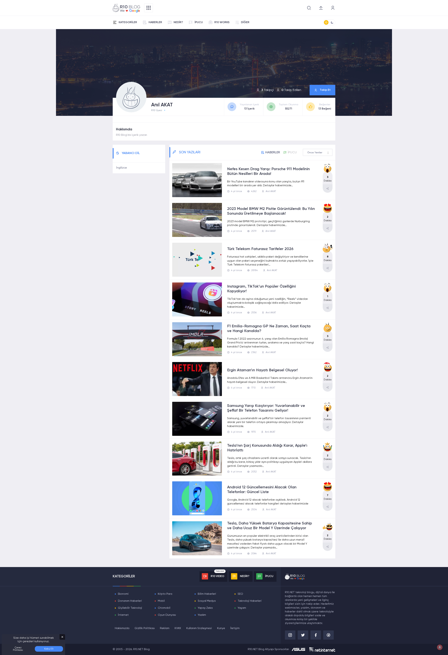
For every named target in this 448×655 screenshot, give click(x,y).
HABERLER (155, 22)
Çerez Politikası (18, 648)
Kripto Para (165, 594)
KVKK (178, 628)
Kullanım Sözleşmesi (199, 628)
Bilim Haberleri (207, 594)
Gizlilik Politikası (145, 628)
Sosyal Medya (207, 601)
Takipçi (267, 90)
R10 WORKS (221, 22)
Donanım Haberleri (130, 601)
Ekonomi (123, 594)
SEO (240, 594)
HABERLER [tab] (272, 152)
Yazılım (202, 615)
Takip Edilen (291, 90)
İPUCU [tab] (292, 152)
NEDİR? (178, 22)
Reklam (164, 628)
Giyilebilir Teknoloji (130, 608)
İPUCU (199, 22)
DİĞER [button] (245, 22)
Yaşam (242, 608)
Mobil (161, 601)
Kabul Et (49, 649)
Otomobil (164, 608)
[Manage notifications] (440, 647)
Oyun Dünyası (167, 615)
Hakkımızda (122, 628)
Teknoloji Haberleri (250, 601)
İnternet (123, 615)
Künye (221, 628)
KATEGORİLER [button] (128, 22)
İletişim (235, 628)
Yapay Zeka (205, 608)
